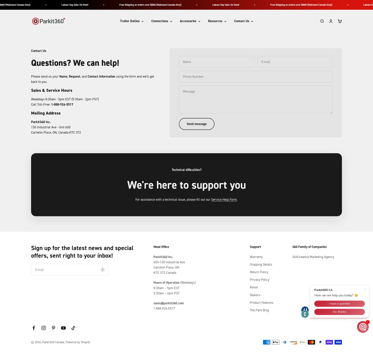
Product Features (261, 302)
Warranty (256, 257)
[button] (363, 327)
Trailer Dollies (130, 21)
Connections (159, 21)
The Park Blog (259, 310)
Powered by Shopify (78, 342)
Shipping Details (261, 264)
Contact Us (241, 21)
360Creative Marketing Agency (313, 257)
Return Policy (259, 272)
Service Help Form (224, 199)
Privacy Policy (259, 280)
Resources (215, 21)
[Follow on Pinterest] (53, 328)
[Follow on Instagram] (43, 328)
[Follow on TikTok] (73, 328)
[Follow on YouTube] (63, 328)
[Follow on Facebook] (33, 328)
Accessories (188, 21)
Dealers (255, 295)
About (254, 287)
